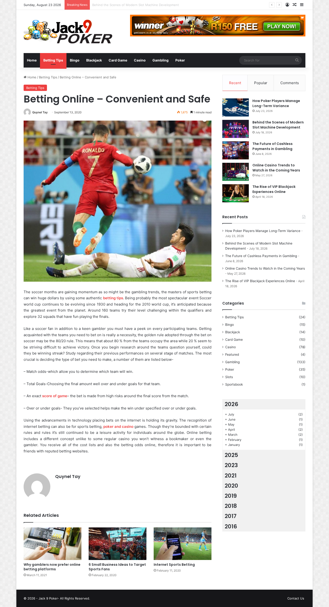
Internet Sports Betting (174, 564)
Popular (260, 83)
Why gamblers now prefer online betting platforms (52, 567)
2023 (231, 465)
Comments (289, 83)
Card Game (118, 60)
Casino (140, 60)
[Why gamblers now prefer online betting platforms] (52, 543)
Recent (235, 83)
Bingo (74, 60)
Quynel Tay (40, 112)
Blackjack (94, 60)
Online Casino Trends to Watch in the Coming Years (276, 168)
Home (32, 60)
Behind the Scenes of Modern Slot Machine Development (278, 125)
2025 (231, 455)
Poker (180, 60)
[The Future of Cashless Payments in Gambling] (235, 150)
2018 (231, 506)
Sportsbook (234, 384)
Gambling (160, 60)
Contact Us (295, 598)
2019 (231, 496)
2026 (231, 404)
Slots (229, 377)
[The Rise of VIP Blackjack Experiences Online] (235, 193)
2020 (231, 486)
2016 (231, 526)
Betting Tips (53, 60)
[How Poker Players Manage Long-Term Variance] (235, 107)
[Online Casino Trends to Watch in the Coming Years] (235, 172)
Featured (232, 354)
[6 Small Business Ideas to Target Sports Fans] (117, 543)
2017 (231, 516)
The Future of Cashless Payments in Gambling (127, 5)
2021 (231, 475)
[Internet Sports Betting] (182, 543)
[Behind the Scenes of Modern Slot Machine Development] (235, 129)
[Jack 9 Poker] (68, 31)
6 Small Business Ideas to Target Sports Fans (117, 567)
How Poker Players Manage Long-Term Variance (276, 103)
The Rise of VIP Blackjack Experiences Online (274, 189)
